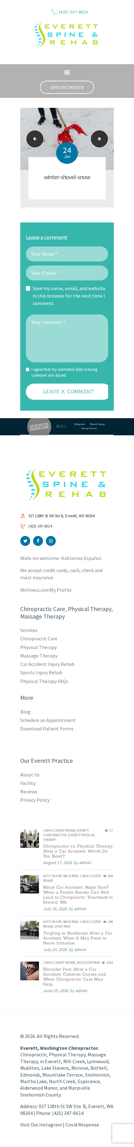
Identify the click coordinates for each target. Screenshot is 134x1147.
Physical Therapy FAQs (44, 681)
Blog (25, 712)
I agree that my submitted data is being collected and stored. (64, 372)
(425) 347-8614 (40, 526)
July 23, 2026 (55, 949)
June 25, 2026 (55, 990)
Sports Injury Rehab (41, 672)
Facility (28, 783)
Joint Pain (62, 926)
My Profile (61, 590)
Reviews (28, 791)
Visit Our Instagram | (42, 1124)
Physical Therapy (38, 647)
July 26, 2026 (55, 908)
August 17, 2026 (57, 862)
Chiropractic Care (38, 638)
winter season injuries (33, 138)
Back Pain (70, 876)
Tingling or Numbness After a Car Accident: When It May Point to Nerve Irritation (77, 938)
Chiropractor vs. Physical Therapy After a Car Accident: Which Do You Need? (78, 851)
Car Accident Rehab (59, 830)
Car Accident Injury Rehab (47, 664)
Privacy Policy (35, 800)
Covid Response (82, 1124)
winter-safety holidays (105, 138)
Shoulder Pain (88, 962)
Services (28, 630)
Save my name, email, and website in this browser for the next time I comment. (69, 295)
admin (85, 862)
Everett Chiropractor (66, 832)
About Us (30, 775)
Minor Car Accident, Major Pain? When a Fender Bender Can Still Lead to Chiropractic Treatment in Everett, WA (78, 895)
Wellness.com (35, 590)
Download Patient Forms (47, 728)
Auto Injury (52, 876)
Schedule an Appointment (48, 720)
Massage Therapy (38, 655)
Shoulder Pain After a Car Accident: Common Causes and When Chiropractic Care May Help (74, 977)
